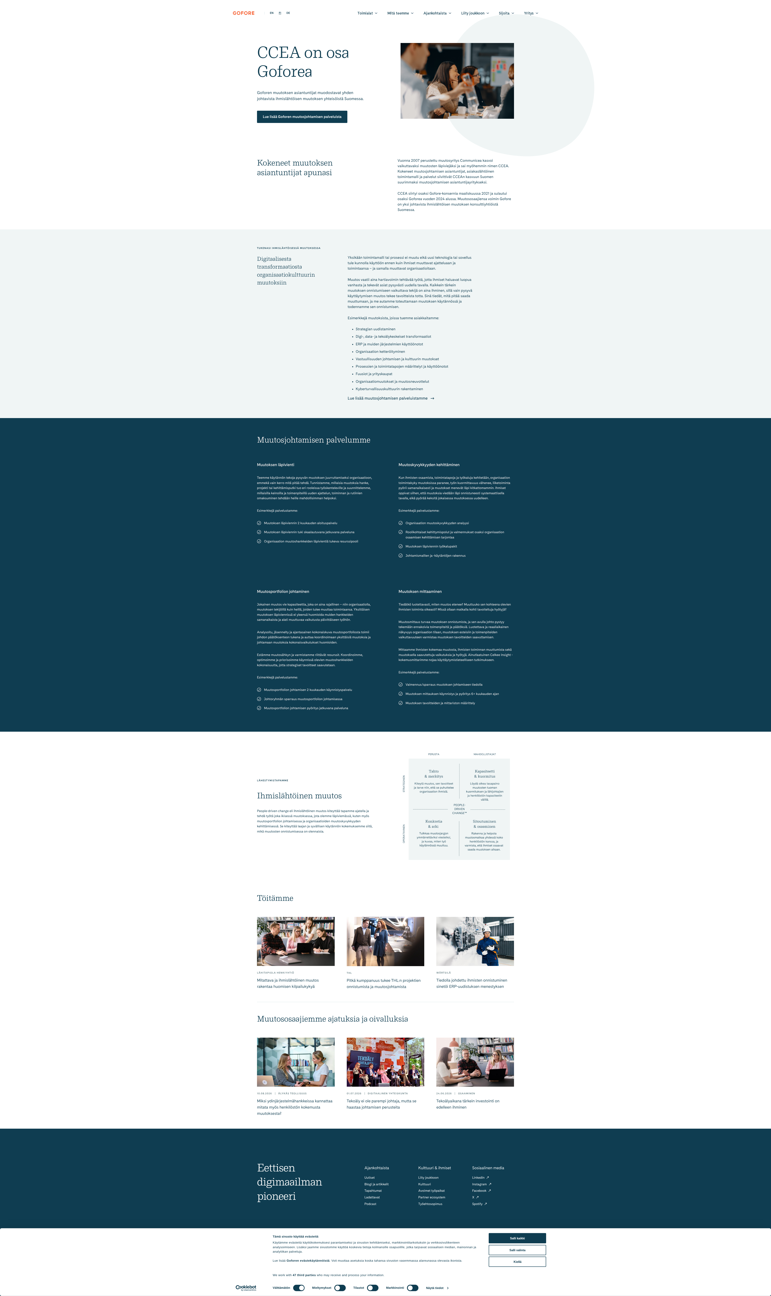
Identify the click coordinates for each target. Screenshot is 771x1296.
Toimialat (365, 13)
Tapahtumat (373, 1191)
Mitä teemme (398, 13)
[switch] (340, 1288)
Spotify (477, 1204)
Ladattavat (372, 1197)
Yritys (529, 13)
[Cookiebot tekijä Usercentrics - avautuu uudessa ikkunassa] (246, 1288)
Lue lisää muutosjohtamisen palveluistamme (388, 398)
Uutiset (369, 1177)
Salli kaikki (517, 1238)
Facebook (479, 1191)
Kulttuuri (424, 1184)
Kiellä (517, 1261)
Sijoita (504, 13)
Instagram (480, 1184)
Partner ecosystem (431, 1197)
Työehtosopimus (430, 1204)
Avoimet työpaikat (431, 1191)
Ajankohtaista (435, 13)
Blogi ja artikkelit (376, 1184)
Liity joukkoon (472, 13)
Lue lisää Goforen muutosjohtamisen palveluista (302, 117)
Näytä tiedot (435, 1288)
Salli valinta (517, 1250)
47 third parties (304, 1275)
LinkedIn (478, 1177)
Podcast (370, 1204)
